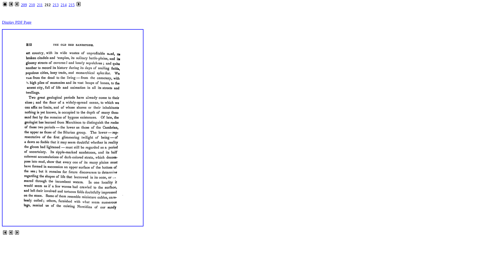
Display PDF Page (16, 22)
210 (32, 5)
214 (64, 5)
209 (24, 5)
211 (40, 5)
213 (56, 5)
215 (72, 5)
